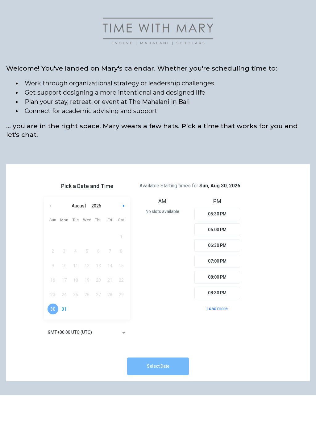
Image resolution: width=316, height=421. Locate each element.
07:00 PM (217, 261)
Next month (124, 206)
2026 (96, 206)
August (79, 206)
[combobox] (87, 333)
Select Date (158, 366)
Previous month (50, 206)
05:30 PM (217, 213)
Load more (217, 308)
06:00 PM (217, 229)
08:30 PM (217, 292)
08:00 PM (217, 277)
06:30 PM (217, 245)
